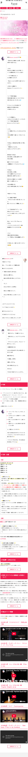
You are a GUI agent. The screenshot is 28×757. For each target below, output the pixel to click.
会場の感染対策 (6, 592)
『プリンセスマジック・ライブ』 (8, 47)
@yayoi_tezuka (13, 57)
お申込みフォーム (14, 51)
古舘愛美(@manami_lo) (7, 40)
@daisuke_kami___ (14, 330)
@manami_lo (8, 258)
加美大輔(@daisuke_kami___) (7, 38)
